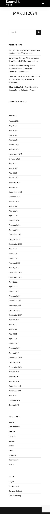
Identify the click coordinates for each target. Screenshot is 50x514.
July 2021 (12, 324)
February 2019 (14, 376)
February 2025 (14, 182)
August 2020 (14, 371)
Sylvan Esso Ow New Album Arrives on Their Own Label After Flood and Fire (24, 60)
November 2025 (15, 154)
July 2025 (13, 163)
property (12, 455)
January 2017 (14, 405)
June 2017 (13, 395)
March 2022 (14, 291)
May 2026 (13, 135)
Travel (11, 464)
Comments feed (15, 491)
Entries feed (14, 486)
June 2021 (13, 329)
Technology (13, 460)
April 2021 (13, 338)
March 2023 (13, 258)
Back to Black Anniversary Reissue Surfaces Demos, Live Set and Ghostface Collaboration (22, 68)
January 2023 (14, 267)
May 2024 (13, 211)
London (12, 441)
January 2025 (14, 187)
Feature (12, 431)
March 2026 (14, 144)
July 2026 (13, 125)
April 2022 (13, 286)
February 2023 (14, 263)
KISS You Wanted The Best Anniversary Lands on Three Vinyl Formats (24, 52)
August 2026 (14, 121)
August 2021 (14, 319)
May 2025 (13, 173)
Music (11, 445)
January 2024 (14, 230)
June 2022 (13, 282)
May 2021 (13, 334)
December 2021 (15, 300)
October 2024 (14, 196)
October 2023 (14, 239)
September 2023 (15, 244)
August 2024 (14, 201)
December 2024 (15, 192)
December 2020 (15, 357)
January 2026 (14, 149)
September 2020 (15, 367)
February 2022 (14, 296)
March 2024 (14, 220)
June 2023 (13, 248)
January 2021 (14, 353)
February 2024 (15, 225)
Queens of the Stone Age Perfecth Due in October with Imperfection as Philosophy (24, 79)
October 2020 (14, 362)
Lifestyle (12, 436)
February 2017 (14, 400)
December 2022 (15, 272)
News (11, 450)
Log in (11, 481)
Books (11, 422)
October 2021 (14, 310)
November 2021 (15, 305)
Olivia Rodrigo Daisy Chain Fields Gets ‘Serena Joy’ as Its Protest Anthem (23, 89)
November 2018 (15, 390)
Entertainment (14, 426)
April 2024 (13, 215)
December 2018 (15, 386)
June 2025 (13, 168)
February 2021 (14, 348)
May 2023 (13, 253)
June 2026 (13, 130)
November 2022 (15, 277)
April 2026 (13, 140)
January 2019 (14, 381)
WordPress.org (15, 495)
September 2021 (15, 315)
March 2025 (14, 177)
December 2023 (15, 234)
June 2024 (13, 206)
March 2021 (13, 343)
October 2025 (14, 159)
